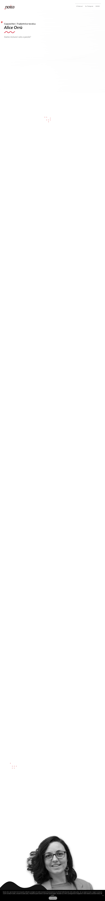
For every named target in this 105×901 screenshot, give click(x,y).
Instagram (45, 13)
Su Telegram (89, 6)
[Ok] (103, 895)
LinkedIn (51, 13)
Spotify (58, 13)
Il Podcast (79, 6)
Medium (64, 13)
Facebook (39, 13)
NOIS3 (98, 6)
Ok (53, 898)
